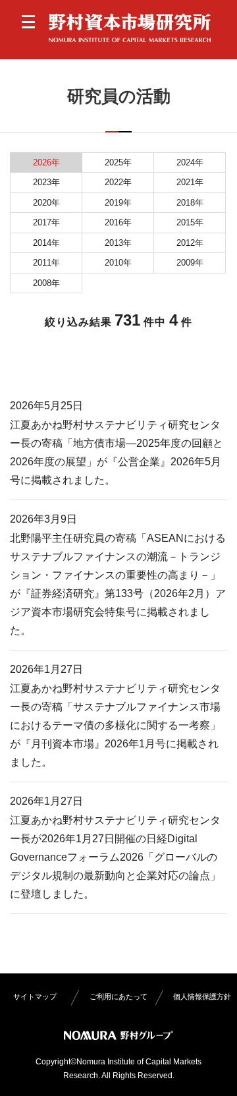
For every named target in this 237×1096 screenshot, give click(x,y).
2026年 (46, 162)
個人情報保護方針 (202, 996)
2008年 (46, 283)
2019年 (118, 203)
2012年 (189, 243)
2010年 (118, 263)
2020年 (46, 203)
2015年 (189, 222)
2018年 (189, 203)
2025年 (118, 162)
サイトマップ (35, 996)
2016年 (118, 222)
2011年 (46, 263)
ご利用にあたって (118, 996)
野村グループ (118, 1035)
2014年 (46, 243)
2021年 (189, 182)
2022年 (118, 182)
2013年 (118, 243)
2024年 (189, 162)
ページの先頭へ (212, 1071)
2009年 (189, 263)
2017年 (46, 222)
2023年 (46, 182)
